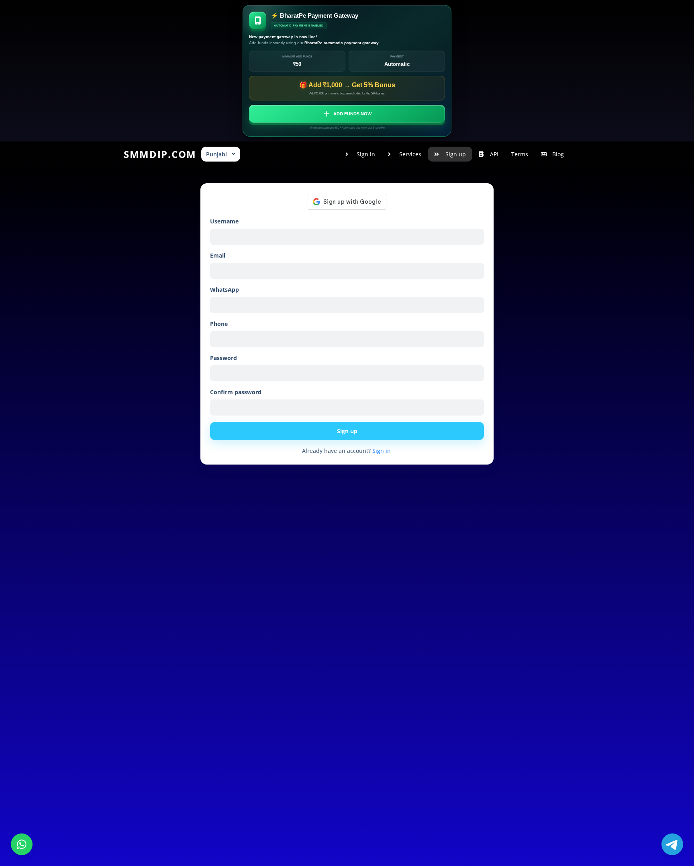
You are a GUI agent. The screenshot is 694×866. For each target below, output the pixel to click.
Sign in (366, 154)
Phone (219, 324)
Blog (558, 154)
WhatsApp (224, 289)
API (494, 154)
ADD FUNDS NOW (352, 113)
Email (217, 255)
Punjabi (216, 154)
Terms (519, 154)
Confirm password (235, 392)
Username (224, 221)
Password (223, 358)
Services (410, 154)
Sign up (455, 154)
